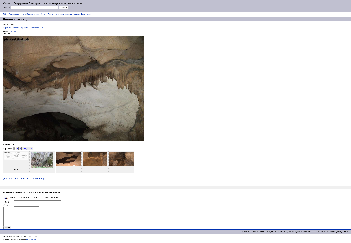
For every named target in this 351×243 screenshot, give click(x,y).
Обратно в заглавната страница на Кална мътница (23, 28)
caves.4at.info (31, 240)
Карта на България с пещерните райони (56, 14)
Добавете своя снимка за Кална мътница (24, 178)
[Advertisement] (314, 5)
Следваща (27, 148)
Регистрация (14, 14)
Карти (83, 14)
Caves (6, 3)
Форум (89, 14)
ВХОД (5, 14)
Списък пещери (33, 14)
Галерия (76, 14)
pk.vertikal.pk (13, 32)
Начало (23, 14)
